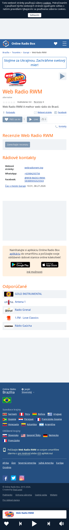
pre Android (24, 453)
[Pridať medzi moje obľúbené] (6, 523)
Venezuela (13, 424)
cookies (47, 2)
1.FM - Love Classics (27, 317)
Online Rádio (9, 391)
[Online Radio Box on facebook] (5, 477)
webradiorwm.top (34, 167)
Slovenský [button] (27, 392)
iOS (39, 453)
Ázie (13, 462)
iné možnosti (34, 272)
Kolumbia (32, 424)
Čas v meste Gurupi (15, 185)
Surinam (12, 413)
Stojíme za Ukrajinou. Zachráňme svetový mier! (34, 62)
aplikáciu (15, 253)
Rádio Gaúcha (23, 325)
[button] (34, 523)
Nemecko (54, 435)
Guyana (12, 419)
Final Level (17, 489)
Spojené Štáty (34, 435)
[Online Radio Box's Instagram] (21, 477)
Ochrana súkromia (23, 495)
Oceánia (7, 467)
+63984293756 (32, 173)
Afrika (6, 462)
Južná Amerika (46, 462)
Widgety (53, 495)
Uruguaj (57, 413)
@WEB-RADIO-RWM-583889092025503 (35, 179)
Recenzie (38, 102)
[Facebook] (60, 112)
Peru (27, 413)
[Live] (62, 76)
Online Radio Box (23, 43)
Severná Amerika (27, 462)
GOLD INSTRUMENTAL (28, 294)
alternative (7, 97)
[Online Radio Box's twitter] (13, 477)
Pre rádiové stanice (11, 500)
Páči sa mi (15, 119)
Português (10, 112)
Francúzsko (14, 440)
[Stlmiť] (62, 523)
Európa (60, 462)
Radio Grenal (23, 310)
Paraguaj (29, 419)
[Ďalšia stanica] (48, 523)
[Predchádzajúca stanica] (20, 523)
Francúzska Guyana (52, 419)
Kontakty (62, 126)
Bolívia (41, 413)
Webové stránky (45, 112)
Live (36, 119)
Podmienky (7, 495)
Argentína (50, 424)
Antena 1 (20, 302)
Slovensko (13, 435)
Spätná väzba (41, 495)
